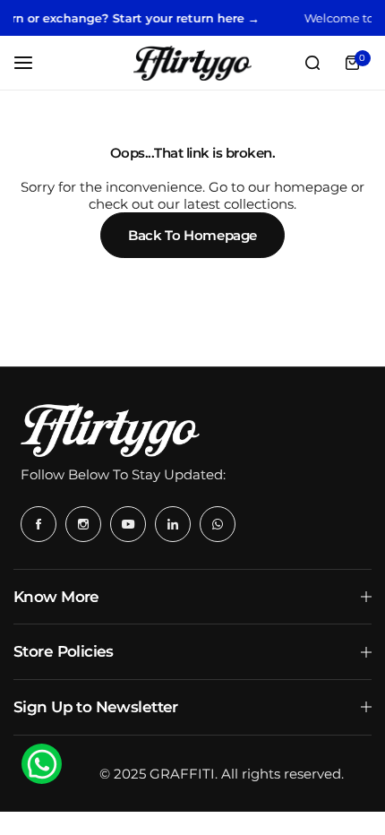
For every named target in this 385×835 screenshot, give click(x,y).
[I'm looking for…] (312, 63)
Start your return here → (180, 18)
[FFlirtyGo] (192, 63)
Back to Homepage (192, 235)
